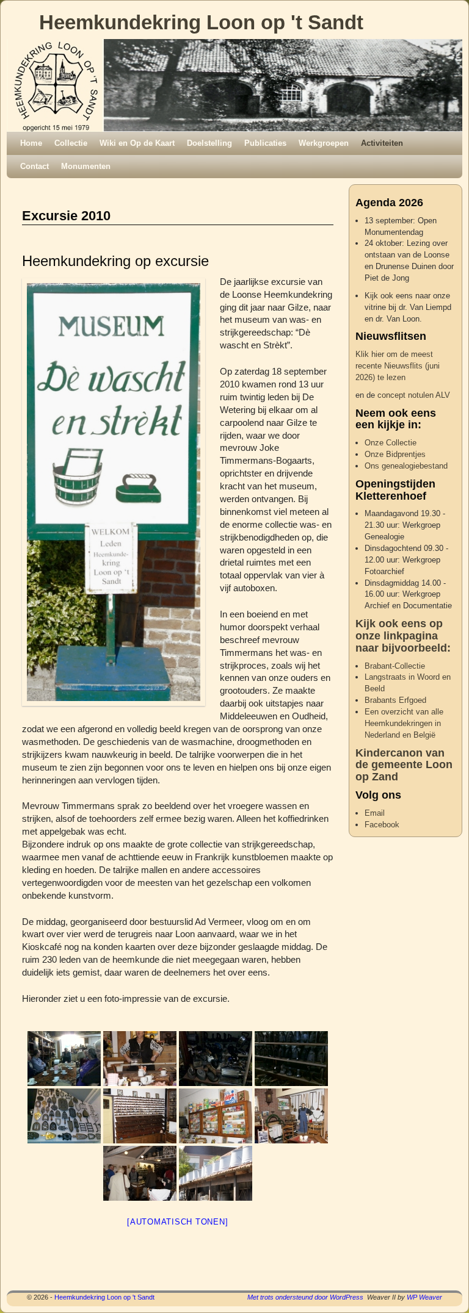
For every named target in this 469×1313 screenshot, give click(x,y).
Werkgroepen (324, 143)
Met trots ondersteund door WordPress (305, 1297)
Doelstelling (209, 143)
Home (31, 143)
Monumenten (86, 166)
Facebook (382, 824)
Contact (34, 166)
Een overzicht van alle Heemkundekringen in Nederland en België (404, 723)
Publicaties (265, 143)
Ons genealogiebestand (406, 465)
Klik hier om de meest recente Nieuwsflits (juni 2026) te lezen (397, 366)
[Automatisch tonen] (177, 1221)
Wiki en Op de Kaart (137, 143)
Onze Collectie (390, 442)
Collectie (70, 143)
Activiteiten (382, 143)
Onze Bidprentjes (395, 454)
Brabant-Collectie (395, 666)
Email (375, 813)
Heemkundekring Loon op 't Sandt (201, 22)
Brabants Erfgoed (395, 700)
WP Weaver (424, 1297)
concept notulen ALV (413, 395)
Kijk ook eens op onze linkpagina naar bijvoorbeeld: (403, 635)
